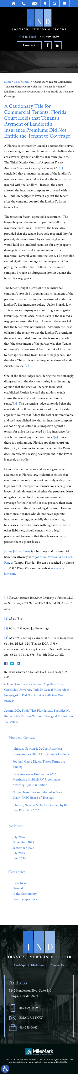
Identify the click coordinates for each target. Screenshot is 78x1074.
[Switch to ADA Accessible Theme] (5, 1069)
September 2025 (23, 848)
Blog (16, 82)
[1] (61, 168)
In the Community (24, 894)
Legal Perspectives (24, 899)
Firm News (19, 883)
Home (14, 3)
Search (54, 3)
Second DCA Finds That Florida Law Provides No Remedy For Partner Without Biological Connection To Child (38, 716)
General (25, 82)
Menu (64, 3)
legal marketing (36, 1062)
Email (35, 3)
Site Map (19, 965)
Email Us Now (31, 1018)
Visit (45, 3)
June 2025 (19, 858)
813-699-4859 (49, 37)
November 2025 (23, 842)
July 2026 (18, 837)
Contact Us (57, 965)
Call (24, 3)
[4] (56, 437)
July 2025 (18, 853)
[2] (27, 366)
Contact (29, 45)
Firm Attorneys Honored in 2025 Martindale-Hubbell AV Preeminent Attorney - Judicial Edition (36, 779)
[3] (15, 403)
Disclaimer (38, 965)
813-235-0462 (28, 1027)
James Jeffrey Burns (17, 551)
